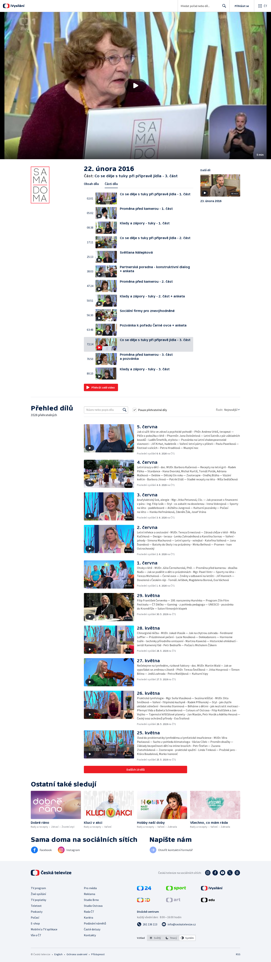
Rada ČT (89, 911)
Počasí (35, 917)
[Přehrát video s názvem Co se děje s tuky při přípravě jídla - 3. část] (135, 85)
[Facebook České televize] (215, 873)
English (58, 954)
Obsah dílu (91, 184)
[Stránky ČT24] (144, 889)
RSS (238, 954)
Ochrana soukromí (77, 954)
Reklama (89, 894)
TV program (38, 888)
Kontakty (90, 935)
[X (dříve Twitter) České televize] (230, 873)
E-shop (35, 923)
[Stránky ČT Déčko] (143, 901)
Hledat (224, 6)
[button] (135, 85)
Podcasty (36, 911)
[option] (155, 937)
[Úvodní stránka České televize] (51, 873)
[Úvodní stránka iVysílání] (17, 6)
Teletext (36, 906)
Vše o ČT (36, 935)
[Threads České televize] (237, 873)
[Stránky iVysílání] (212, 889)
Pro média (90, 888)
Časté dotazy (92, 929)
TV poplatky (38, 900)
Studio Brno (91, 900)
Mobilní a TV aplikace (44, 929)
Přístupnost (98, 954)
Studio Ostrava (93, 906)
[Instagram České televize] (208, 873)
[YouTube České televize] (222, 873)
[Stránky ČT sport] (176, 889)
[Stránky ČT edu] (208, 901)
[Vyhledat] (124, 410)
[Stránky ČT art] (173, 901)
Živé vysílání (38, 894)
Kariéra (88, 917)
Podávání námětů (95, 923)
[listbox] (171, 938)
